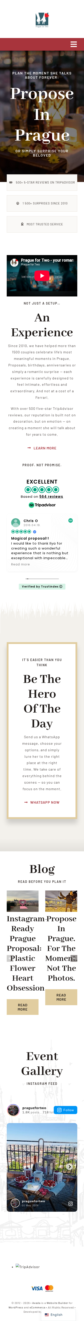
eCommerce (37, 1307)
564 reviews (51, 496)
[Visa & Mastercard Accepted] (42, 1285)
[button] (10, 958)
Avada (36, 1302)
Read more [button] (20, 565)
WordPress (16, 1307)
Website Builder (57, 1302)
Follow (68, 1110)
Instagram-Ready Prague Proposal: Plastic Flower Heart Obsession (27, 954)
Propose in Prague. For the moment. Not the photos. (61, 949)
